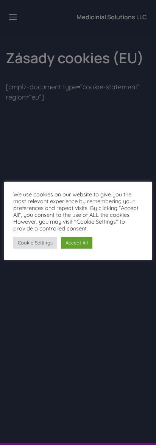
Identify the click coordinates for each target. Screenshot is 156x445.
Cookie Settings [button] (35, 243)
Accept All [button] (77, 243)
